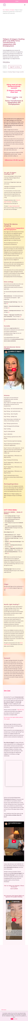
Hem (4, 9)
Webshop (7, 9)
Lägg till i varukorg (15, 67)
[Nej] (26, 1016)
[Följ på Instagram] (9, 1005)
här (7, 303)
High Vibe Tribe (20, 709)
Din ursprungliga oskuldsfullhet (8, 991)
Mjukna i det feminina (6, 997)
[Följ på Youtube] (6, 1005)
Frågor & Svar (4, 963)
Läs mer (15, 1018)
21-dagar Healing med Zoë (13, 206)
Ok (12, 1018)
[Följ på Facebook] (2, 1005)
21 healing (12, 9)
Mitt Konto (3, 1009)
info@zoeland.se (4, 954)
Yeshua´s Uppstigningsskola (7, 989)
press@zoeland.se (5, 959)
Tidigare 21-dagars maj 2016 (18, 71)
